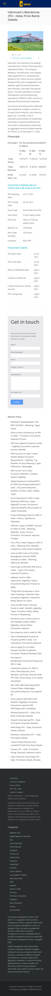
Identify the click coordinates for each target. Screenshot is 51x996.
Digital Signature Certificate (20, 836)
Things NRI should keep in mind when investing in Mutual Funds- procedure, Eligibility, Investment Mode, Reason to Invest (25, 596)
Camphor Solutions (28, 989)
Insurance (13, 861)
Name (13, 345)
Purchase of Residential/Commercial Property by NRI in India (27, 660)
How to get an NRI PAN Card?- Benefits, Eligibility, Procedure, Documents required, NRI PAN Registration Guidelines (24, 704)
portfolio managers (31, 949)
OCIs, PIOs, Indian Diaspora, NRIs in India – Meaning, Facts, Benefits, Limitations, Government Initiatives (26, 545)
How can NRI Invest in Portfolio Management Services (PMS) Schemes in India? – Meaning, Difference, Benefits (25, 558)
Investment (14, 864)
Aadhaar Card (15, 833)
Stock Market (15, 910)
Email (13, 360)
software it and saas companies (20, 952)
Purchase (13, 892)
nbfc (25, 946)
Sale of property (16, 903)
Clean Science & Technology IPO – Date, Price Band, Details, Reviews (26, 758)
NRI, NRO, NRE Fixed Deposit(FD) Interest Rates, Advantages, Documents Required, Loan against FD (26, 690)
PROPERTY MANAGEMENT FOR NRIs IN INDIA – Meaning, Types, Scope (25, 425)
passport (13, 885)
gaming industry (14, 963)
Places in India (15, 889)
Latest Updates (26, 58)
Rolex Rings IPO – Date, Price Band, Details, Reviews (26, 729)
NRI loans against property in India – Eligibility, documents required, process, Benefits (26, 446)
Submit (17, 402)
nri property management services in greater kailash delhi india (25, 923)
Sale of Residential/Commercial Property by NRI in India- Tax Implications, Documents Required (26, 639)
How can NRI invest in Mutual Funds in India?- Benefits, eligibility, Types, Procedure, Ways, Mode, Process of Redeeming (26, 610)
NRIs (11, 882)
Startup (12, 906)
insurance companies (16, 949)
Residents (13, 899)
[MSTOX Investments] (25, 6)
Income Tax (14, 854)
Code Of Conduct (16, 792)
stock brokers (33, 946)
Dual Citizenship (16, 843)
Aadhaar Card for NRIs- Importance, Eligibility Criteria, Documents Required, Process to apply (25, 582)
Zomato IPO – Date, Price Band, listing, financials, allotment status (26, 751)
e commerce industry (33, 960)
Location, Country (17, 367)
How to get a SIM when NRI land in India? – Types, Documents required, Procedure (26, 570)
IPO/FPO (15, 58)
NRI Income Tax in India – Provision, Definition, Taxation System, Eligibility (24, 473)
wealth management (16, 946)
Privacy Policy (15, 785)
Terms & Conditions (17, 782)
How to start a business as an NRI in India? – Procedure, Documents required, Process (26, 435)
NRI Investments (16, 878)
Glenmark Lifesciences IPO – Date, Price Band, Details (26, 736)
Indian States (15, 857)
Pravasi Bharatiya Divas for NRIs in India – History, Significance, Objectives (26, 518)
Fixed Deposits (15, 847)
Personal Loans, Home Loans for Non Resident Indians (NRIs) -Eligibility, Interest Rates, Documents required (25, 623)
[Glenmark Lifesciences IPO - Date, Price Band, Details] (25, 41)
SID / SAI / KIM (15, 789)
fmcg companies (29, 966)
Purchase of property (18, 896)
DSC (11, 840)
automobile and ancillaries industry (21, 969)
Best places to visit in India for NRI (26, 632)
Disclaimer (14, 778)
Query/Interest (16, 374)
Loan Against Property (18, 875)
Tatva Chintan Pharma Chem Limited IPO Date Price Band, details (26, 743)
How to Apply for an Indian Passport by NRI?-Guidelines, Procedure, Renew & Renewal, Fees (26, 650)
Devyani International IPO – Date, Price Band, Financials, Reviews (25, 721)
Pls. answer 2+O (17, 392)
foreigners (14, 850)
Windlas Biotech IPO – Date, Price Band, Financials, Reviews (25, 714)
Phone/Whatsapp (17, 352)
